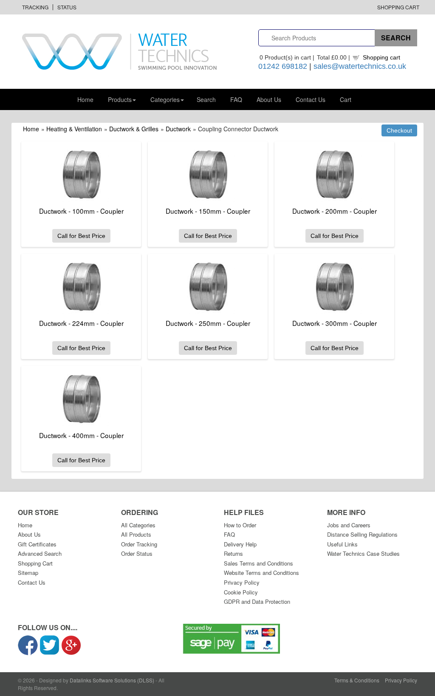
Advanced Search (40, 553)
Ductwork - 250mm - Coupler (208, 323)
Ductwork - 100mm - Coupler (81, 210)
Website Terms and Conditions (261, 573)
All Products (136, 534)
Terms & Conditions (356, 680)
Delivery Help (240, 544)
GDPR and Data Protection (257, 601)
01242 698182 (282, 66)
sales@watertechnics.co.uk (360, 66)
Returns (233, 553)
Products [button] (120, 99)
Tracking (35, 7)
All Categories (138, 525)
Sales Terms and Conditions (258, 563)
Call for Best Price (81, 235)
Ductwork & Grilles (133, 128)
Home (85, 99)
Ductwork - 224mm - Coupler (81, 323)
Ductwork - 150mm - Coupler (208, 210)
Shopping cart (381, 57)
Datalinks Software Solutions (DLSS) (112, 680)
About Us (269, 99)
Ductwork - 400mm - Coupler (81, 435)
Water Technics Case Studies (363, 553)
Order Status (137, 553)
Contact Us (310, 99)
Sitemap (28, 573)
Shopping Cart (398, 7)
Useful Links (342, 544)
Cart (345, 99)
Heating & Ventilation (74, 128)
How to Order (240, 525)
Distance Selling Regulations (362, 534)
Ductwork (178, 128)
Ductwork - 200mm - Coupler (334, 210)
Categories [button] (165, 99)
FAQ (236, 99)
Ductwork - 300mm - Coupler (334, 323)
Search (206, 99)
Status (66, 7)
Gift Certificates (37, 544)
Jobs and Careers (348, 525)
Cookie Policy (241, 592)
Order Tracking (139, 544)
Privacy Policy (242, 582)
